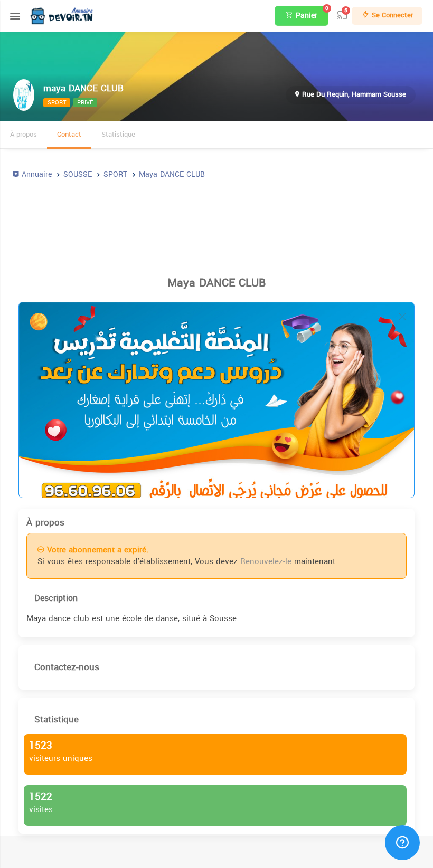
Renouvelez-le (265, 561)
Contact (69, 134)
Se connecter (391, 15)
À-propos (23, 134)
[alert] (216, 400)
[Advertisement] (216, 223)
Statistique (118, 134)
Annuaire (35, 174)
